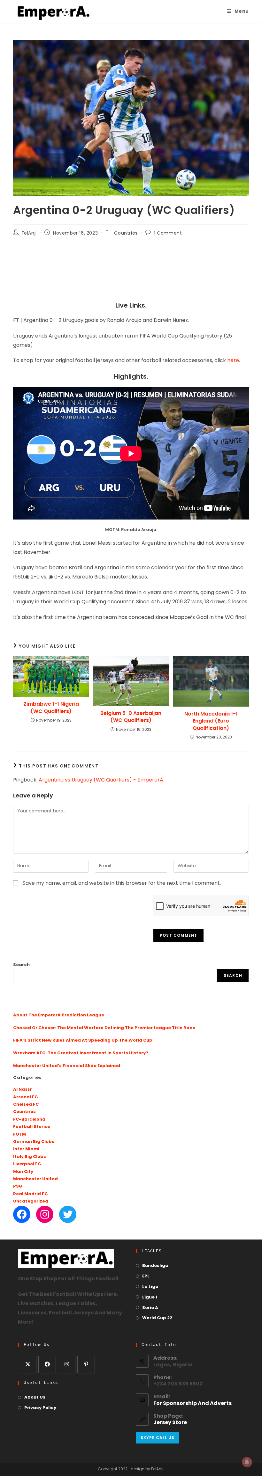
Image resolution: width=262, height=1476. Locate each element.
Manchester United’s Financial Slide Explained (66, 1066)
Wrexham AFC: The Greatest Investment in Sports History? (80, 1053)
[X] (27, 1364)
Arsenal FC (25, 1097)
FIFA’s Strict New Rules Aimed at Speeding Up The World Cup (82, 1040)
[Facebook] (21, 1214)
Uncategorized (30, 1201)
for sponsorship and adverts (192, 1403)
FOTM (19, 1134)
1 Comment (168, 233)
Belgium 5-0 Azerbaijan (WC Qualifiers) (130, 717)
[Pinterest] (86, 1364)
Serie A (150, 1308)
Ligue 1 (149, 1297)
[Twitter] (67, 1214)
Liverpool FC (27, 1164)
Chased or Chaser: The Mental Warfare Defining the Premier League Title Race (104, 1028)
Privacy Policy (40, 1408)
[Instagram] (44, 1214)
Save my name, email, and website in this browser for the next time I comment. (122, 883)
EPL (146, 1276)
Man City (23, 1172)
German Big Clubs (33, 1142)
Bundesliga (155, 1266)
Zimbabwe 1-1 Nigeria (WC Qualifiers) (51, 708)
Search (21, 965)
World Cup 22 (157, 1318)
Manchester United (35, 1179)
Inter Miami (26, 1149)
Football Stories (31, 1127)
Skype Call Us (157, 1437)
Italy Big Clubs (29, 1157)
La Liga (150, 1287)
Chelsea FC (26, 1104)
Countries (125, 233)
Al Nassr (22, 1089)
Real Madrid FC (30, 1194)
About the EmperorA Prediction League (58, 1015)
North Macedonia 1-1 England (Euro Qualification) (211, 721)
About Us (34, 1397)
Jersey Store (170, 1422)
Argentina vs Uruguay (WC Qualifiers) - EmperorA (101, 780)
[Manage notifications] (247, 1462)
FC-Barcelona (29, 1119)
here (233, 360)
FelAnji (29, 233)
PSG (17, 1186)
